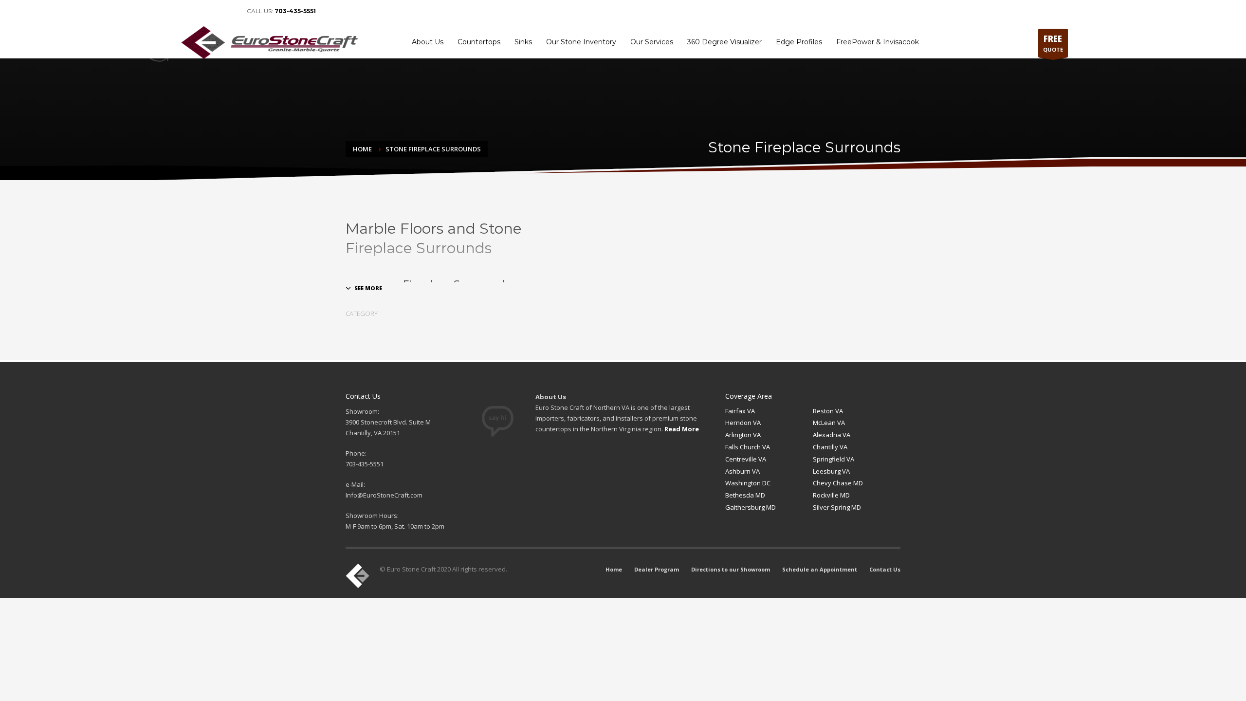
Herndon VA (743, 422)
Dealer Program (845, 11)
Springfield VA (833, 459)
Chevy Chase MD (838, 483)
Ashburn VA (742, 471)
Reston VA (828, 410)
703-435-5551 (295, 11)
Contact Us (1049, 11)
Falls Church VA (747, 447)
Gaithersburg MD (750, 507)
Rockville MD (831, 495)
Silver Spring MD (837, 507)
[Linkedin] (200, 11)
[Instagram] (229, 11)
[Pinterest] (215, 11)
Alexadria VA (831, 434)
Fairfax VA (740, 410)
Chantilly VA (830, 447)
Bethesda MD (745, 495)
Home (807, 11)
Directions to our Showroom (910, 11)
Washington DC (747, 483)
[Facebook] (186, 11)
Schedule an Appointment (990, 11)
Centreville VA (745, 459)
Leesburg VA (831, 471)
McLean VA (829, 422)
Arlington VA (743, 434)
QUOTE (1053, 43)
